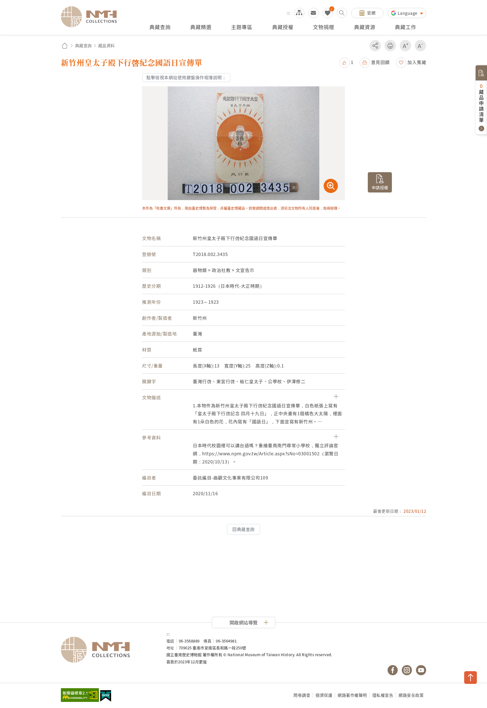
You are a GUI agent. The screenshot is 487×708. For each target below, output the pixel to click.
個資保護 (324, 695)
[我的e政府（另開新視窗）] (105, 696)
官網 (371, 13)
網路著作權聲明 (352, 695)
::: (288, 12)
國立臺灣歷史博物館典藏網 (92, 16)
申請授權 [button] (380, 187)
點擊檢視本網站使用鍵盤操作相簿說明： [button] (186, 77)
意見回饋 (380, 62)
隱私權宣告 (382, 695)
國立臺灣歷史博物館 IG (407, 670)
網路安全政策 (411, 695)
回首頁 (64, 45)
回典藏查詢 (243, 529)
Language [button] (408, 13)
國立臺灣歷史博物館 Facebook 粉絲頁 (393, 670)
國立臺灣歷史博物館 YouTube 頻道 (421, 670)
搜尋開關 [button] (342, 13)
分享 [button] (375, 45)
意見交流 (313, 13)
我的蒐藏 (328, 13)
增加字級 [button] (405, 45)
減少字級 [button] (420, 45)
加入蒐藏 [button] (416, 62)
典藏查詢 (83, 45)
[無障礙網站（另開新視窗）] (80, 695)
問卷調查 (301, 695)
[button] (346, 62)
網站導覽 (299, 13)
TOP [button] (470, 677)
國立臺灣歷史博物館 (108, 650)
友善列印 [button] (390, 45)
